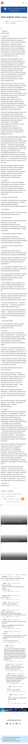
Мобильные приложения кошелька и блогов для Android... (16, 9)
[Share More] (22, 499)
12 (12, 498)
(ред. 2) (18, 21)
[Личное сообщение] (8, 23)
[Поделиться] (1, 498)
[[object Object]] (9, 498)
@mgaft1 (3, 578)
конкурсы (13, 23)
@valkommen (5, 585)
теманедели (10, 491)
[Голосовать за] (1, 496)
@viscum (4, 621)
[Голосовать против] (5, 496)
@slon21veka (5, 604)
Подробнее (14, 712)
